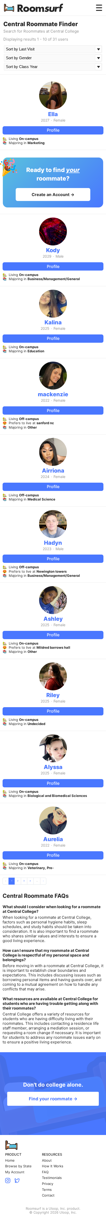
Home (10, 1160)
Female (59, 120)
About (47, 1160)
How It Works (52, 1166)
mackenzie (53, 394)
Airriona (53, 470)
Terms (47, 1190)
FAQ (45, 1172)
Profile (53, 130)
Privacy (47, 1184)
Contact (48, 1195)
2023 (47, 549)
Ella (53, 114)
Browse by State (18, 1166)
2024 (45, 477)
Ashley (53, 618)
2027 (45, 120)
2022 (45, 400)
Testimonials (52, 1178)
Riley (53, 695)
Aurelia (53, 839)
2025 (45, 328)
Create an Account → (53, 194)
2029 (47, 256)
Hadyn (53, 542)
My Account (14, 1172)
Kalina (53, 322)
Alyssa (53, 767)
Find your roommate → (53, 1098)
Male (60, 256)
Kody (53, 250)
